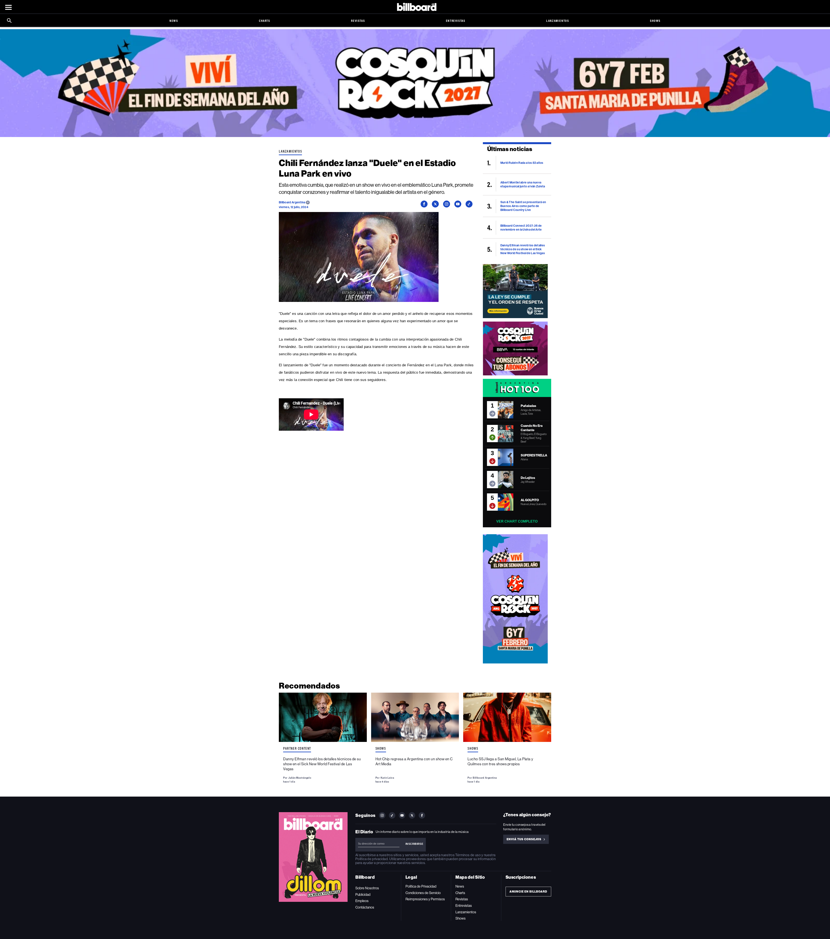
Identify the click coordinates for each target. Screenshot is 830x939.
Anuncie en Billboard (528, 891)
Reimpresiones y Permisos (425, 899)
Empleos (362, 901)
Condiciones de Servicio (423, 893)
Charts (264, 21)
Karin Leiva (387, 777)
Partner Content (297, 748)
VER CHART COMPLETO (517, 521)
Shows (655, 21)
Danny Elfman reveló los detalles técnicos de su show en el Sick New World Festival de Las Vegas (322, 764)
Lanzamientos (557, 21)
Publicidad (362, 895)
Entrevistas (455, 21)
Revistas (358, 21)
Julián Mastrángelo (299, 777)
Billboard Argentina (292, 202)
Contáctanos (364, 907)
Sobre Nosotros (367, 888)
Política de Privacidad (420, 886)
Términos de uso (467, 855)
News (173, 21)
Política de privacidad (371, 859)
